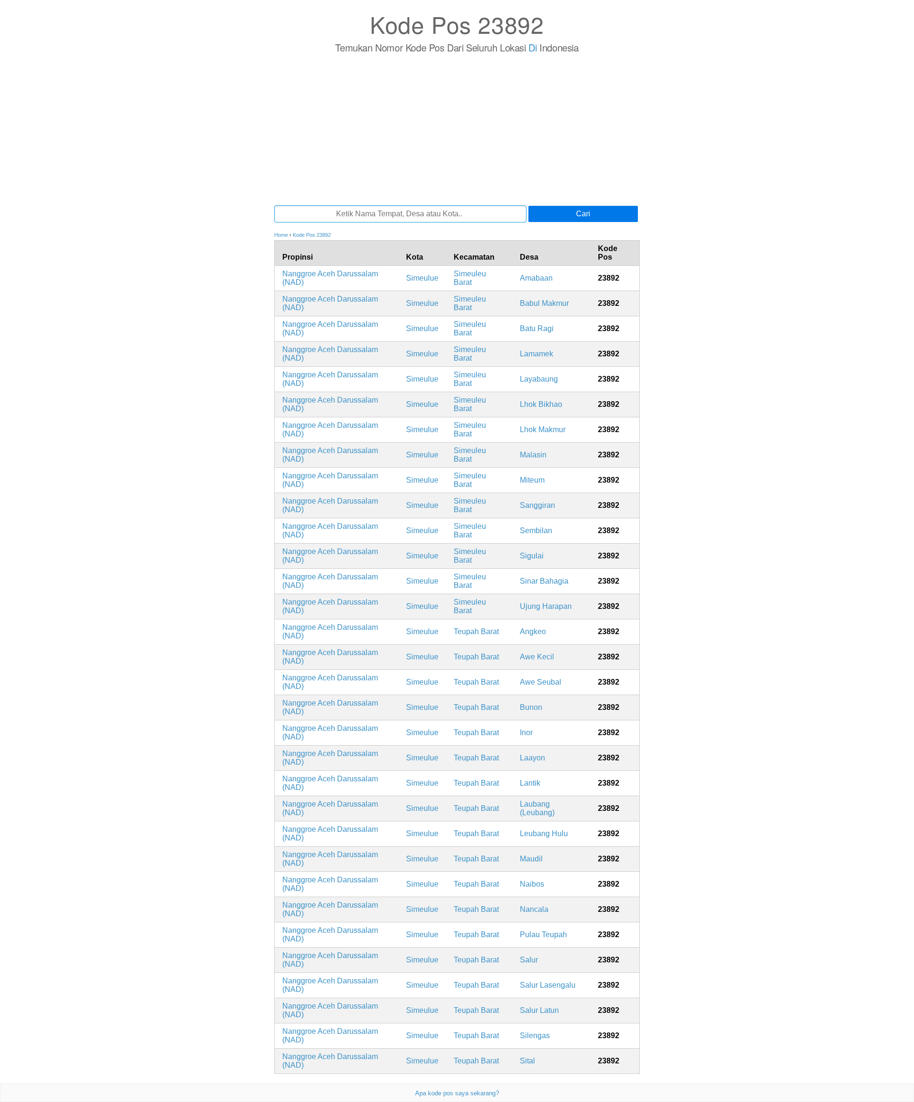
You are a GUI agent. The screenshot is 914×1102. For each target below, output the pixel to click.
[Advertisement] (457, 129)
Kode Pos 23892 (457, 24)
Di (532, 47)
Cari (583, 214)
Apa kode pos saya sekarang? (457, 1093)
